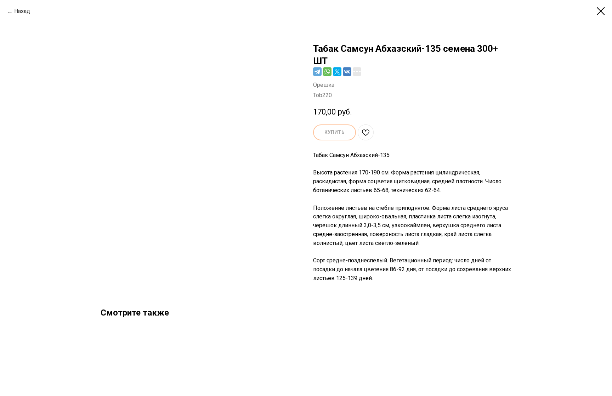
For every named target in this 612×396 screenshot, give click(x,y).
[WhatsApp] (327, 71)
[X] (337, 71)
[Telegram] (317, 71)
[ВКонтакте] (347, 71)
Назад (22, 11)
